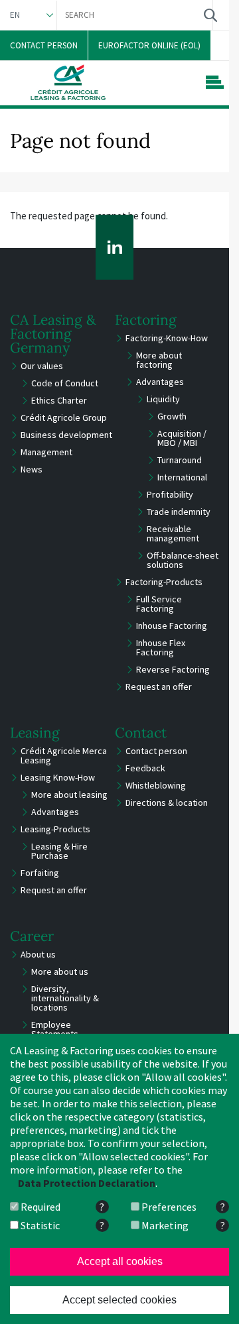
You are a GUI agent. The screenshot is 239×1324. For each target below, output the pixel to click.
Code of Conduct (64, 383)
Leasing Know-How (58, 777)
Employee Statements (54, 1029)
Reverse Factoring (173, 669)
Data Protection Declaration (86, 1182)
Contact (141, 733)
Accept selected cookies (119, 1299)
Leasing (35, 733)
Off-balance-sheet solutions (182, 560)
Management (46, 452)
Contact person (156, 750)
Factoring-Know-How (166, 338)
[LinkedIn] (115, 247)
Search (210, 15)
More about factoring (159, 360)
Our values (42, 365)
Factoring (146, 320)
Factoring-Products (163, 581)
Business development (66, 434)
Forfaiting (40, 872)
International (182, 477)
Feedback (145, 768)
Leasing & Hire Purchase (59, 851)
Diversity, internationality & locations (65, 998)
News (31, 469)
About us (38, 954)
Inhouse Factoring (171, 625)
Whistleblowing (155, 785)
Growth (172, 416)
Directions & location (166, 802)
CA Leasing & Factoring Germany (53, 334)
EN (15, 15)
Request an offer (158, 686)
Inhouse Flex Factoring (160, 647)
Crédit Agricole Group (64, 417)
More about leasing (69, 794)
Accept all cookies (120, 1261)
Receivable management (173, 533)
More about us (59, 971)
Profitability (170, 494)
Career (32, 936)
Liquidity (163, 399)
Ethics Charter (59, 400)
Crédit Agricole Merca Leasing (64, 755)
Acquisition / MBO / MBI (181, 438)
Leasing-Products (55, 829)
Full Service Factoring (159, 603)
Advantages (160, 381)
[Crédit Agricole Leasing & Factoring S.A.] (68, 82)
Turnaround (179, 460)
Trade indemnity (178, 511)
